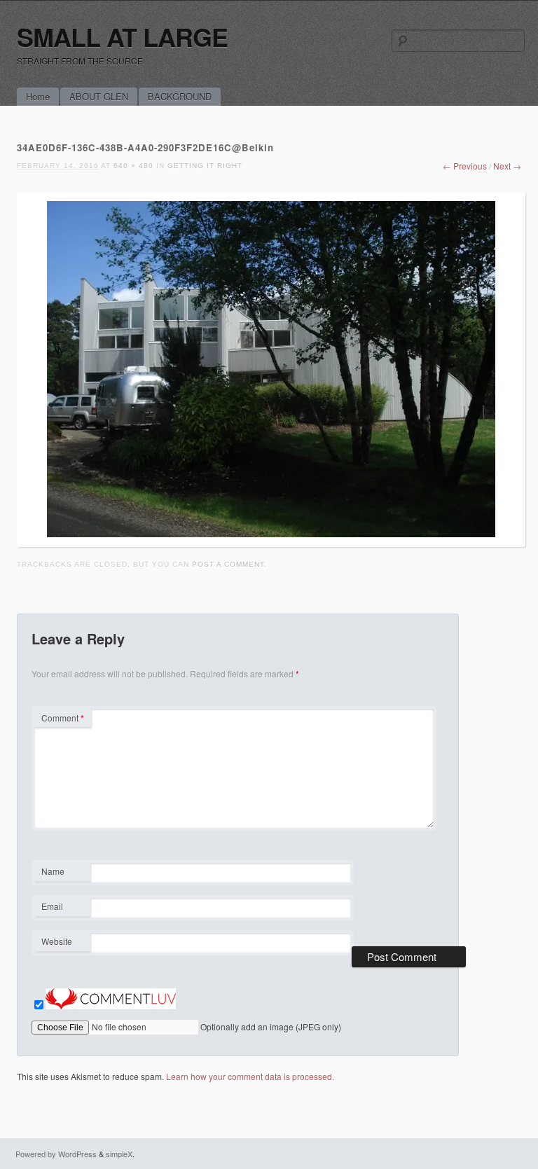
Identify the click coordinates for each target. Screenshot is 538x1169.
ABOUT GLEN (98, 96)
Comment (62, 718)
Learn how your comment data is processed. (250, 1076)
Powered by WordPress (56, 1153)
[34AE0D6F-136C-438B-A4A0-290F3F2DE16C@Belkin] (271, 533)
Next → (507, 166)
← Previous (465, 166)
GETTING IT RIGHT (204, 166)
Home (38, 96)
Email (62, 907)
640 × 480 (133, 166)
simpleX (119, 1153)
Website (56, 941)
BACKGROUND (180, 96)
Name (62, 872)
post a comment (228, 564)
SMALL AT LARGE (122, 36)
